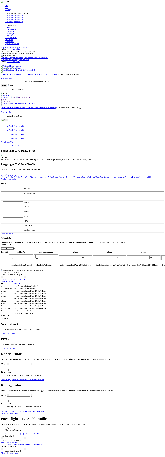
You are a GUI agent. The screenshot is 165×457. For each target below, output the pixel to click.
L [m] (26, 221)
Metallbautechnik (30, 58)
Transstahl (44, 58)
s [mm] (26, 216)
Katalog (8, 10)
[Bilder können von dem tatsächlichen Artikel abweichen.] (2, 271)
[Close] (4, 120)
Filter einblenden (7, 234)
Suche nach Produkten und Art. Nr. (36, 82)
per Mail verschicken (8, 175)
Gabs (38, 58)
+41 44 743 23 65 (13, 50)
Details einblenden (7, 281)
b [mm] (26, 202)
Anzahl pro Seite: (7, 244)
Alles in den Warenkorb (9, 413)
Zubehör (24, 279)
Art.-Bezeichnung (30, 193)
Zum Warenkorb (7, 79)
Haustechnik (18, 58)
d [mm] (26, 212)
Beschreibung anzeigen (9, 179)
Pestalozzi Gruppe (7, 58)
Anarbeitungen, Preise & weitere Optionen (16, 380)
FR (6, 8)
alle (12, 259)
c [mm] (26, 207)
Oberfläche (28, 225)
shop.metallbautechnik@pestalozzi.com (15, 48)
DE (6, 6)
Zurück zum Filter (7, 142)
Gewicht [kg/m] (29, 230)
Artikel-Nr (27, 189)
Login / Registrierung (8, 333)
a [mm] (26, 198)
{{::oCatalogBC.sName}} (14, 146)
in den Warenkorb (38, 380)
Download (18, 284)
